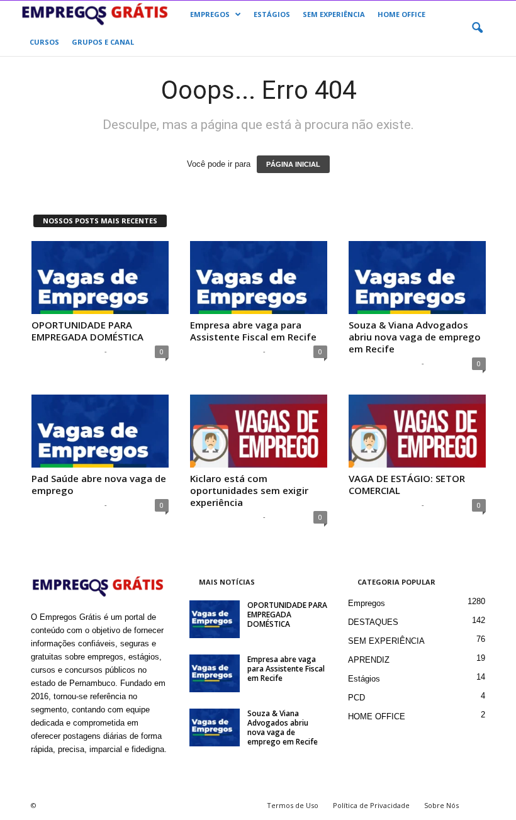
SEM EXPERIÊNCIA (334, 14)
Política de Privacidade (371, 805)
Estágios (364, 678)
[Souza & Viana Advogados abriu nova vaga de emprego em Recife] (417, 277)
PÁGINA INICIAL (293, 164)
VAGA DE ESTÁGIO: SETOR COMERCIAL (407, 484)
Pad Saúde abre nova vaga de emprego (98, 484)
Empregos (366, 603)
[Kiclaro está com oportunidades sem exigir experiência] (258, 431)
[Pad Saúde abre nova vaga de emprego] (100, 431)
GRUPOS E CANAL (103, 42)
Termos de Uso (292, 805)
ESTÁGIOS (272, 14)
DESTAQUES (373, 622)
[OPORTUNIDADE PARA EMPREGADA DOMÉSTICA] (100, 277)
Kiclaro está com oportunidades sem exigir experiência (249, 490)
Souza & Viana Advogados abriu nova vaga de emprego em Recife (415, 336)
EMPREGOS (210, 14)
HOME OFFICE (401, 14)
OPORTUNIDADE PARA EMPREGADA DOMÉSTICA (87, 330)
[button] (477, 28)
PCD (356, 697)
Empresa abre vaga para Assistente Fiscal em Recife (253, 330)
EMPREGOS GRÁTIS (66, 351)
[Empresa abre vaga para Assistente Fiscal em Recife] (258, 277)
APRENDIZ (369, 660)
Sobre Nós (441, 805)
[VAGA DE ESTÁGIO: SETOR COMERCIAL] (417, 431)
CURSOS (44, 42)
